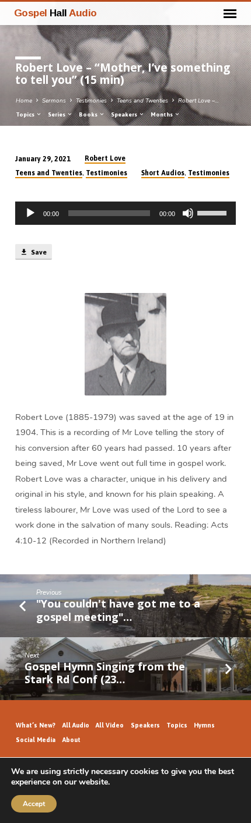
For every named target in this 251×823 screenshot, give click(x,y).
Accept (34, 803)
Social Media (35, 739)
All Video (110, 725)
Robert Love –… (198, 101)
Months (162, 114)
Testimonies (91, 101)
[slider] (213, 212)
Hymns (204, 725)
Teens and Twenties (142, 101)
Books (89, 114)
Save (38, 252)
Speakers (124, 114)
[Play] (30, 213)
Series (57, 114)
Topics (26, 114)
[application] (125, 213)
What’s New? (35, 725)
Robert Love (105, 158)
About (71, 739)
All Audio (75, 725)
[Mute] (188, 213)
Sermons (54, 101)
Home (24, 101)
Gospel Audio (55, 13)
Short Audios (162, 173)
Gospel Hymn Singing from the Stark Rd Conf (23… (105, 672)
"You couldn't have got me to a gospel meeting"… (118, 609)
